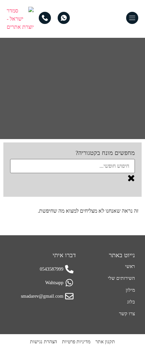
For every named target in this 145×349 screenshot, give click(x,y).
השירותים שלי (121, 278)
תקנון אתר (105, 341)
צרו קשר (127, 313)
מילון (130, 290)
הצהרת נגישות (43, 341)
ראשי (130, 266)
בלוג (131, 301)
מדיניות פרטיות (76, 341)
